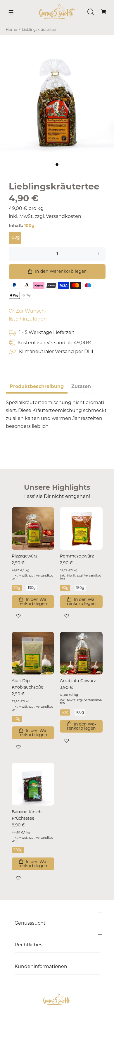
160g (80, 712)
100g (15, 237)
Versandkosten (63, 216)
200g (18, 850)
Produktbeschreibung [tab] (37, 386)
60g (65, 712)
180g (80, 588)
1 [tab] (57, 164)
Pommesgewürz (77, 556)
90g (65, 588)
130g (32, 588)
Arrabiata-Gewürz (78, 681)
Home (11, 30)
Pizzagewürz (24, 556)
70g (16, 588)
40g (16, 719)
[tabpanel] (57, 102)
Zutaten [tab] (81, 386)
